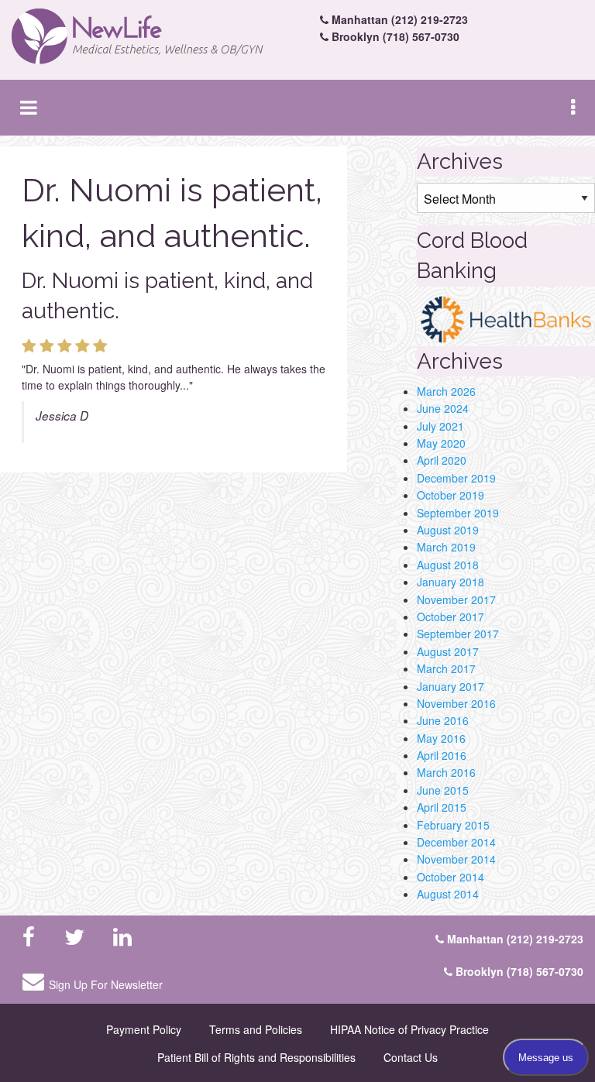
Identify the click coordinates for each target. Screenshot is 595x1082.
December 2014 (456, 842)
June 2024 (443, 408)
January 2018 (450, 581)
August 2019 (448, 530)
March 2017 (446, 668)
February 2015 (453, 825)
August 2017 (448, 651)
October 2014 (450, 876)
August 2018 (448, 564)
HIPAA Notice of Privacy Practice (409, 1029)
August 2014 (448, 894)
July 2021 (440, 426)
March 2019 (446, 547)
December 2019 (456, 478)
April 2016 (441, 755)
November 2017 (456, 599)
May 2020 (441, 443)
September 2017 (458, 633)
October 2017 (450, 616)
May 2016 (441, 738)
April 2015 (441, 807)
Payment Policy (143, 1029)
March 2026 (446, 391)
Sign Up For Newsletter (106, 984)
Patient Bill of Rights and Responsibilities (256, 1057)
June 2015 (443, 790)
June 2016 (443, 720)
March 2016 (446, 772)
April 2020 (441, 460)
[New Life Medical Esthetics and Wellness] (149, 37)
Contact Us (410, 1057)
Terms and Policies (255, 1029)
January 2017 (450, 686)
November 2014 (456, 859)
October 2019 (450, 495)
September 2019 (458, 512)
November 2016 (456, 703)
